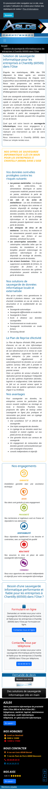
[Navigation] (4, 40)
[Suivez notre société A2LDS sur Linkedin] (45, 771)
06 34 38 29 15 (13, 763)
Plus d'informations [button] (30, 9)
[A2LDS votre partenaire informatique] (24, 25)
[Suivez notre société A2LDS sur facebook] (45, 775)
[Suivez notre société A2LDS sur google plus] (45, 780)
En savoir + (9, 723)
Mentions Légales (9, 787)
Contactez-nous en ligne (24, 630)
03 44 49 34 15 (24, 664)
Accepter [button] (8, 15)
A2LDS (23, 789)
